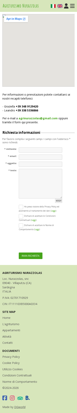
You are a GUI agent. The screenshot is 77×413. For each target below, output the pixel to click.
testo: (13, 170)
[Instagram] (12, 398)
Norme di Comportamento (19, 382)
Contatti (7, 343)
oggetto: (12, 163)
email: (13, 156)
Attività (6, 336)
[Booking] (28, 398)
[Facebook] (4, 398)
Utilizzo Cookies (12, 369)
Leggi (53, 210)
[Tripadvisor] (20, 398)
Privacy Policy (11, 357)
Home (6, 318)
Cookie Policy (11, 363)
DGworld (19, 407)
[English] (59, 6)
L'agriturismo (10, 324)
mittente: (11, 148)
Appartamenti (11, 330)
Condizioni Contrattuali (17, 375)
